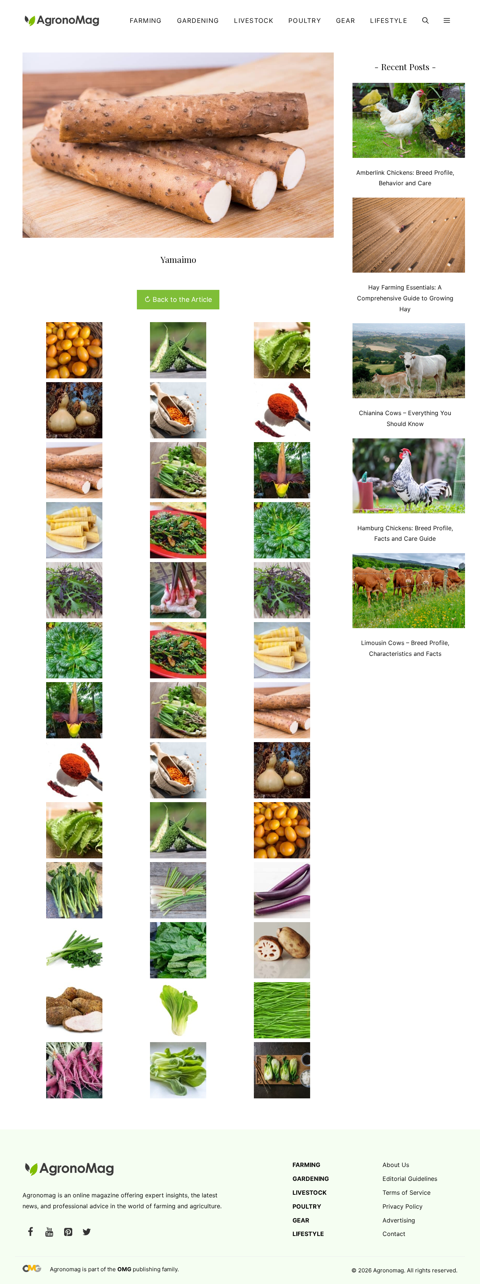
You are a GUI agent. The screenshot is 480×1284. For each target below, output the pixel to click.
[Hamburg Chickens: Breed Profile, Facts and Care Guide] (408, 477)
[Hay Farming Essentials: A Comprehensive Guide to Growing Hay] (408, 237)
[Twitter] (86, 1232)
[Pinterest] (68, 1232)
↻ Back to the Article (178, 299)
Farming (146, 20)
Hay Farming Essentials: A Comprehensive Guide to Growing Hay (405, 298)
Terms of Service (406, 1192)
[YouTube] (49, 1232)
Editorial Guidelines (409, 1178)
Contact (393, 1234)
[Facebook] (30, 1232)
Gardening (198, 20)
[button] (425, 21)
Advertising (398, 1220)
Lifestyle (388, 20)
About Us (395, 1164)
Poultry (304, 20)
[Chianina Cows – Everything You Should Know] (408, 362)
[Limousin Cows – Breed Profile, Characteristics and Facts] (408, 592)
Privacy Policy (402, 1206)
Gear (345, 20)
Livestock (253, 20)
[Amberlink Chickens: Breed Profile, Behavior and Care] (408, 122)
